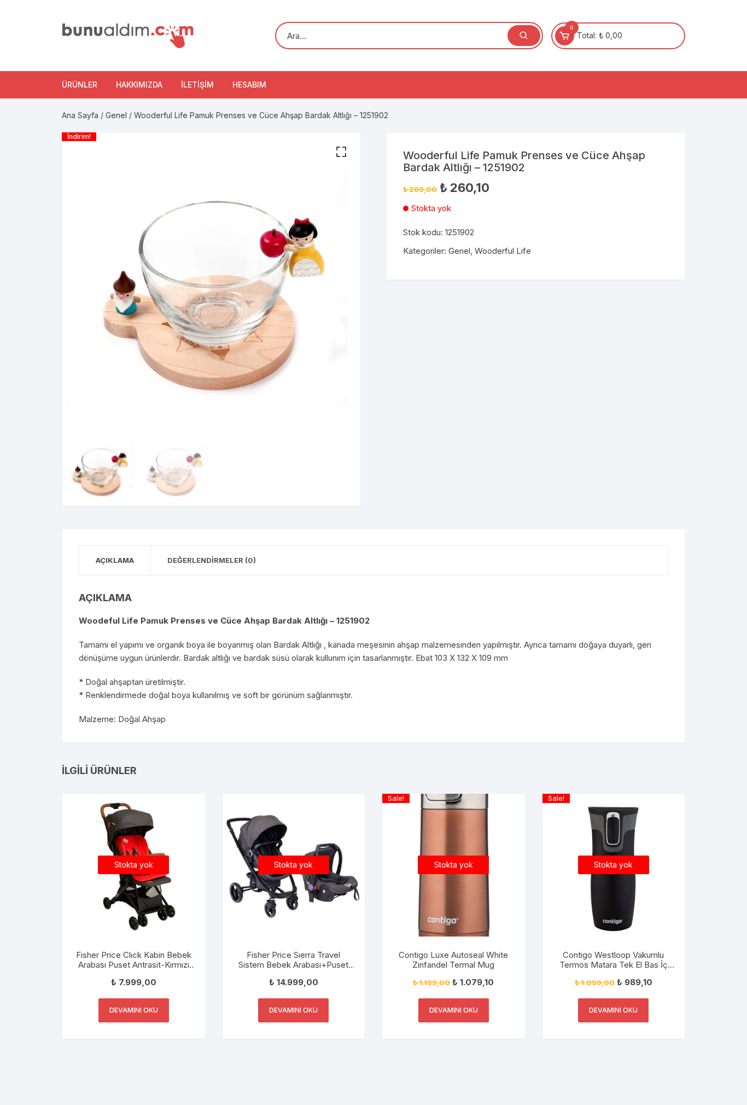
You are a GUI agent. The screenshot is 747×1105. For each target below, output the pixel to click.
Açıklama (115, 560)
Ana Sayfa (80, 115)
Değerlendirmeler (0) (211, 560)
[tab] (115, 560)
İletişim (197, 84)
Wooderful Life (503, 251)
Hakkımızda (139, 84)
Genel (116, 115)
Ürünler (79, 84)
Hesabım (249, 84)
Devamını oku (133, 1010)
